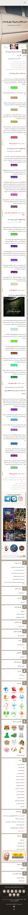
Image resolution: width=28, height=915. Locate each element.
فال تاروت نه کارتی (20, 791)
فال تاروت (22, 806)
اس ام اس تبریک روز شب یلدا (17, 489)
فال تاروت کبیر (21, 767)
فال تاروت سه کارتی (20, 779)
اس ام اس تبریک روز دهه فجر (18, 579)
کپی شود (14, 87)
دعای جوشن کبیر (20, 645)
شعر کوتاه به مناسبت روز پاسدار (16, 64)
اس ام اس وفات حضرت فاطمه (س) (17, 567)
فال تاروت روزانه (20, 764)
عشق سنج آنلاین (21, 666)
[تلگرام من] (19, 891)
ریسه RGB (22, 675)
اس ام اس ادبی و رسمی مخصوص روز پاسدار (14, 69)
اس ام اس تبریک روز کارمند (17, 485)
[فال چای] (20, 536)
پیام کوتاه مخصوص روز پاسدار (17, 67)
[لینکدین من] (10, 894)
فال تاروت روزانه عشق (19, 800)
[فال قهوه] (20, 525)
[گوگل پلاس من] (17, 894)
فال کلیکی (22, 657)
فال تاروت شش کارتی (19, 788)
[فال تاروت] (20, 514)
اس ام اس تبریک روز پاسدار (14, 21)
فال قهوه (22, 611)
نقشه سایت (8, 904)
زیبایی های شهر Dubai (19, 819)
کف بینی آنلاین (21, 626)
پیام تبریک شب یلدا (20, 849)
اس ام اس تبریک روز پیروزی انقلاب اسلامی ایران (13, 478)
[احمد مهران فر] (22, 47)
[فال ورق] (8, 536)
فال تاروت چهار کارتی (20, 782)
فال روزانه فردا (21, 881)
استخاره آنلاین (21, 593)
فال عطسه (22, 868)
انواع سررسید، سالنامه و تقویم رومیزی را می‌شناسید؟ (13, 816)
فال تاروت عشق (21, 797)
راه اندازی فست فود (20, 825)
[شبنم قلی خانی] (6, 47)
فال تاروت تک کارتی (20, 776)
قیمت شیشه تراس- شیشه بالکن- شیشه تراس (15, 822)
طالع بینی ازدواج (21, 635)
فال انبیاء (22, 602)
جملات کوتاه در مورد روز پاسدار (16, 66)
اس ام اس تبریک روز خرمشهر (17, 487)
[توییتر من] (4, 891)
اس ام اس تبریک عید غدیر (19, 570)
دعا (23, 648)
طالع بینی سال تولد (20, 755)
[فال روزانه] (8, 514)
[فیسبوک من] (15, 891)
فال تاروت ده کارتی (20, 794)
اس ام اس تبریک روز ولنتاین (18, 576)
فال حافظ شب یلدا (20, 846)
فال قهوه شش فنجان (20, 617)
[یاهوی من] (23, 891)
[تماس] (8, 891)
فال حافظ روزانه (21, 843)
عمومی (18, 556)
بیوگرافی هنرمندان (20, 878)
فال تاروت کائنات (20, 773)
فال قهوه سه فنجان (20, 614)
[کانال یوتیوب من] (14, 894)
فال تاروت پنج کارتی (20, 785)
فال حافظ (22, 840)
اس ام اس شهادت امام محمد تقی (17, 573)
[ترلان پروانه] (14, 47)
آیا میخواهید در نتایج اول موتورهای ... (16, 828)
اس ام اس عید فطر (19, 483)
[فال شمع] (8, 525)
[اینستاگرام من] (12, 891)
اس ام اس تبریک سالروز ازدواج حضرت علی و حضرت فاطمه (12, 480)
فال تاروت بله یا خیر (20, 803)
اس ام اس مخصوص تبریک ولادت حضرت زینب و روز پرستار (14, 583)
